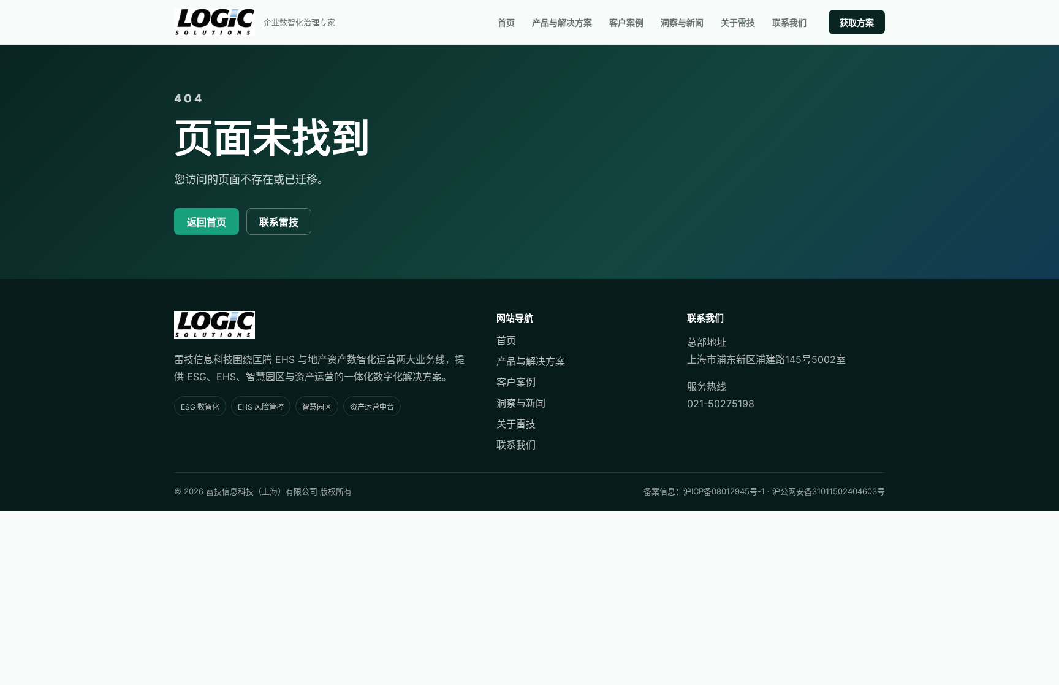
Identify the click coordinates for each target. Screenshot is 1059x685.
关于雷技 (738, 22)
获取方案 (857, 22)
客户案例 (626, 22)
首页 (506, 22)
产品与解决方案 (562, 22)
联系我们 (789, 22)
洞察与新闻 (682, 22)
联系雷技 (278, 222)
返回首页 (206, 222)
